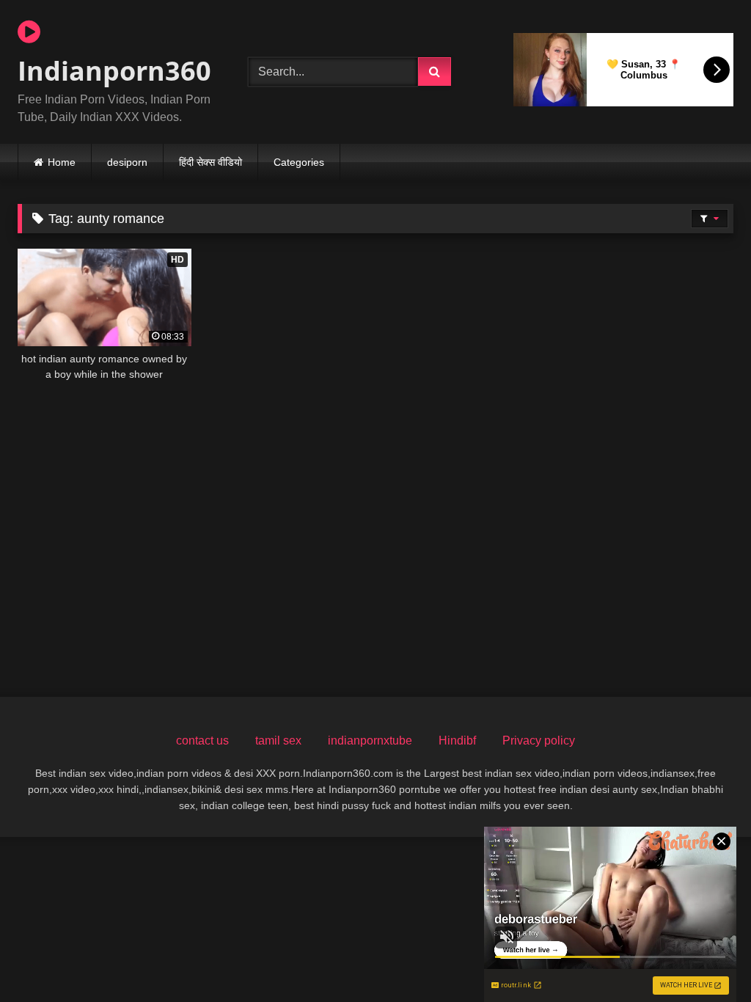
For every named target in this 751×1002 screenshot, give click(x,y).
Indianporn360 (114, 71)
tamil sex (278, 740)
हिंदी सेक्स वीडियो (210, 162)
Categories (299, 162)
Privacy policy (538, 740)
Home (62, 162)
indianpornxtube (370, 740)
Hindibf (457, 740)
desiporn (127, 162)
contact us (202, 740)
